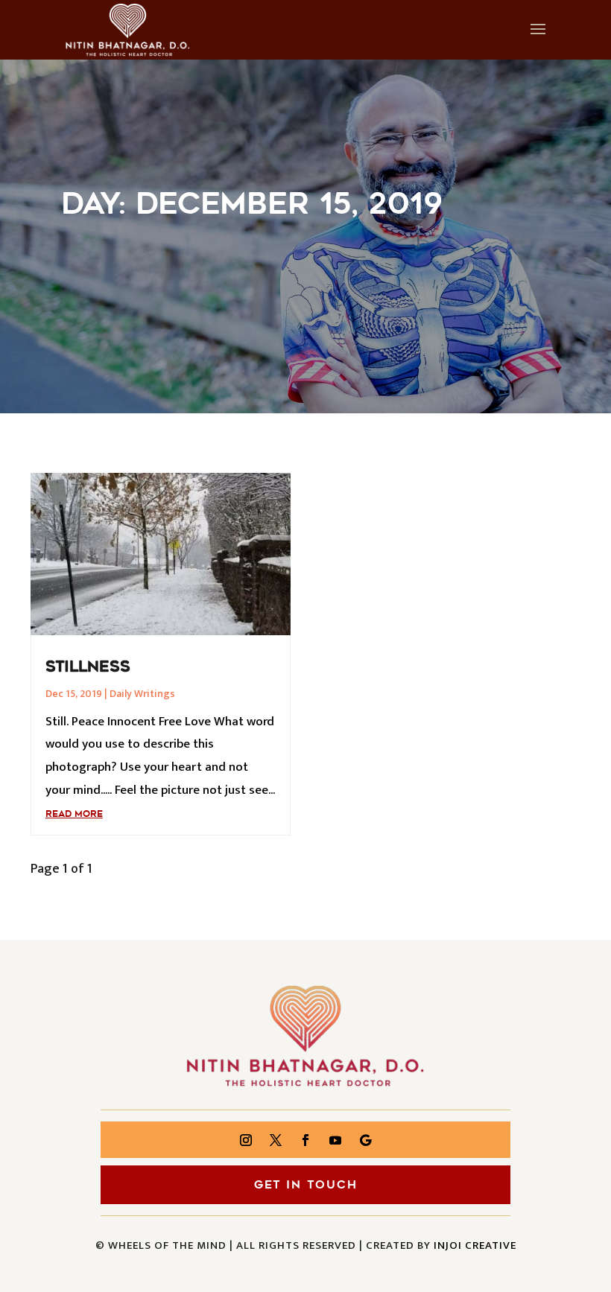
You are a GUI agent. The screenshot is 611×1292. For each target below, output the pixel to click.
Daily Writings (142, 693)
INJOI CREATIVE (475, 1245)
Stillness (87, 666)
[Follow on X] (276, 1140)
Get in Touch (306, 1184)
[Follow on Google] (365, 1140)
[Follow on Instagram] (246, 1140)
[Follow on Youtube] (335, 1140)
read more (74, 814)
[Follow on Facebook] (305, 1140)
